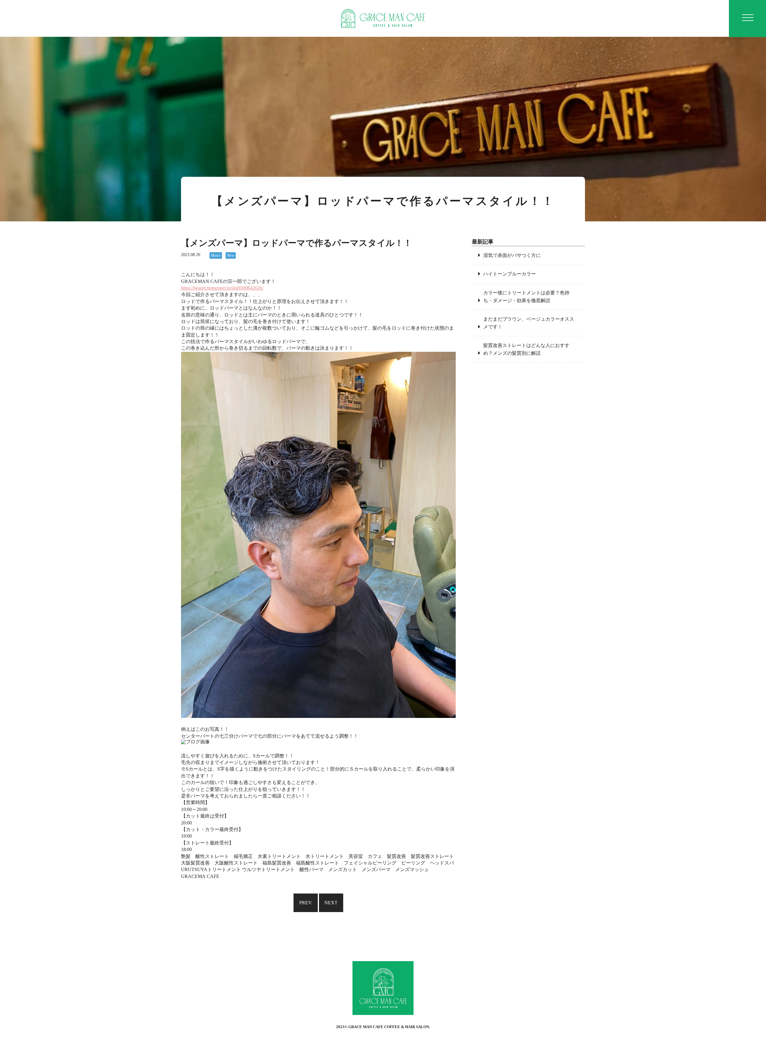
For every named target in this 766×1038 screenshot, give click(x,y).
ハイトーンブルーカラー (509, 273)
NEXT (331, 902)
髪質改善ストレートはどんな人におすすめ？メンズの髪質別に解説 (526, 349)
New (230, 255)
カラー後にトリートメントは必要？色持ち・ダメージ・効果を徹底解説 (526, 296)
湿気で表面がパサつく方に (512, 255)
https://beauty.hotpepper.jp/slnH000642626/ (222, 287)
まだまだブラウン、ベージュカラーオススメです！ (528, 322)
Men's (216, 255)
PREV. (305, 902)
